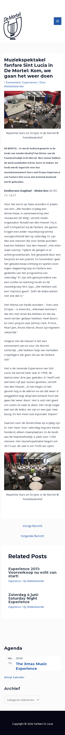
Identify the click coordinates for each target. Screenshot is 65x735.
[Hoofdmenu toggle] (58, 21)
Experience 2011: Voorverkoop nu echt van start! (32, 572)
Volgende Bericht (32, 536)
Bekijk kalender (14, 677)
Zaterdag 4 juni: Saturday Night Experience (23, 598)
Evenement (13, 82)
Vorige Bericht (32, 526)
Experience (29, 82)
